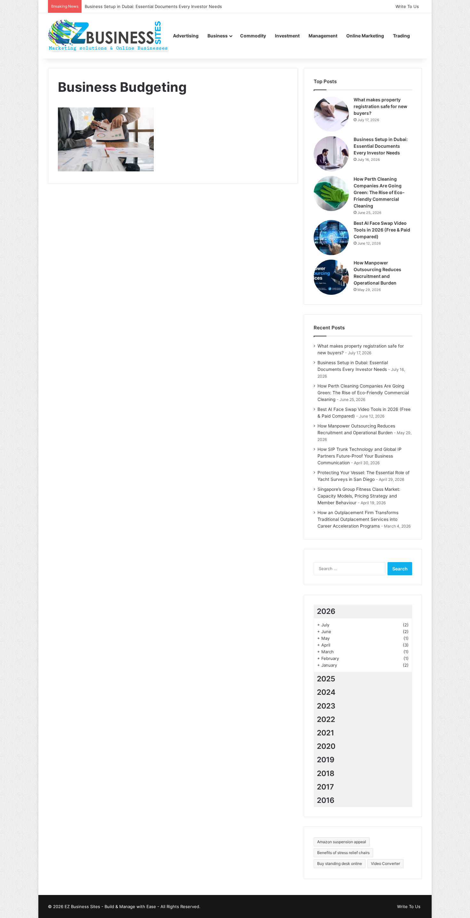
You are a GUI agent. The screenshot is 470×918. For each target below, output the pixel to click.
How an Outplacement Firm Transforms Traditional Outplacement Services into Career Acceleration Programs (357, 519)
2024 (326, 692)
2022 (326, 719)
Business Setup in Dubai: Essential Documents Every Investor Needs (381, 146)
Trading (401, 35)
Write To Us (407, 6)
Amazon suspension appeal (341, 841)
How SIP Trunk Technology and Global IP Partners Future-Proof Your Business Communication (359, 456)
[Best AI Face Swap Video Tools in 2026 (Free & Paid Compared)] (331, 237)
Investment (287, 35)
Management (323, 35)
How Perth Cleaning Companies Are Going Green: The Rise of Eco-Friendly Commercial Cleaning (379, 192)
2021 (325, 732)
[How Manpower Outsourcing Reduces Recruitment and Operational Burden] (331, 277)
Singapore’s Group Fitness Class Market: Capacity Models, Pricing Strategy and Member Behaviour (358, 496)
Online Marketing (365, 35)
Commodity (253, 35)
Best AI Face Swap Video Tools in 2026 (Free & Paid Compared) (382, 229)
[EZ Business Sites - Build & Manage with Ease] (108, 35)
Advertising (186, 35)
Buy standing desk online (339, 863)
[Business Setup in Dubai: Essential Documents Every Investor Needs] (331, 153)
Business (218, 35)
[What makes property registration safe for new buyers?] (331, 114)
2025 (326, 678)
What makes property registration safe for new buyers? (380, 106)
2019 (325, 759)
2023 (326, 706)
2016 (325, 800)
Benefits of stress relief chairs (343, 852)
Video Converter (385, 863)
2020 (326, 746)
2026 (326, 611)
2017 (325, 786)
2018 (325, 773)
